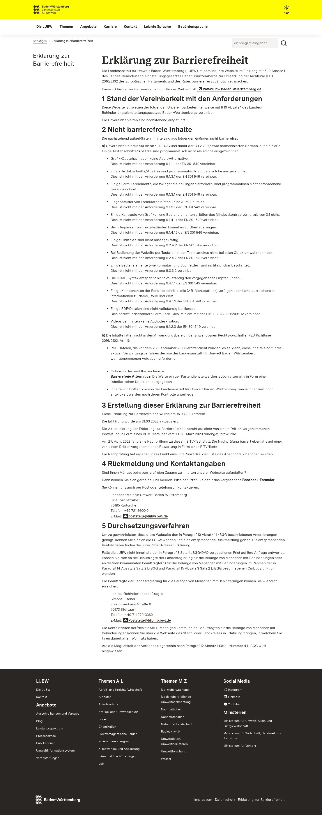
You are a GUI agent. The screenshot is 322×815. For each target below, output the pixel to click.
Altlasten (105, 697)
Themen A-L (111, 681)
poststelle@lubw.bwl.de (148, 516)
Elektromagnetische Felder (118, 734)
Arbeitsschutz (108, 704)
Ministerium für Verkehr (239, 745)
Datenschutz (225, 799)
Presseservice (46, 736)
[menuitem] (44, 26)
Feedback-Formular (258, 480)
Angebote (46, 705)
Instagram (235, 689)
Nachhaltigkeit (171, 709)
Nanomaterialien (172, 717)
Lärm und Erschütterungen (117, 756)
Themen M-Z (174, 681)
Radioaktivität (170, 731)
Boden (103, 719)
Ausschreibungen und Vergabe (57, 713)
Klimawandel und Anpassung (119, 748)
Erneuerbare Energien (114, 741)
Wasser (166, 759)
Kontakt (41, 697)
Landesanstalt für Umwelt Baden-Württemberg (59, 9)
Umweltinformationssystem (55, 750)
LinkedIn (234, 697)
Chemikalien (107, 726)
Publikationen (45, 743)
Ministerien (234, 712)
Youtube (234, 704)
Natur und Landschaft (176, 724)
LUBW (42, 681)
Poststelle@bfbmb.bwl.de (149, 620)
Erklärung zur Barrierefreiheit (261, 799)
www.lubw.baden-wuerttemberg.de (232, 89)
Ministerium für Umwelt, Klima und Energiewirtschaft (247, 723)
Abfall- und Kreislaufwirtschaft (120, 689)
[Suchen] (284, 43)
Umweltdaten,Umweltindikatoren (174, 741)
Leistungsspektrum (49, 728)
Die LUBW (43, 689)
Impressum (203, 799)
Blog (39, 721)
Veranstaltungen (47, 758)
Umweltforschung (173, 751)
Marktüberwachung (175, 689)
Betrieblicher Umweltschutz (118, 711)
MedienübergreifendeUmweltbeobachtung (176, 699)
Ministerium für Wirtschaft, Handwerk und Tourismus (252, 735)
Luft (101, 763)
